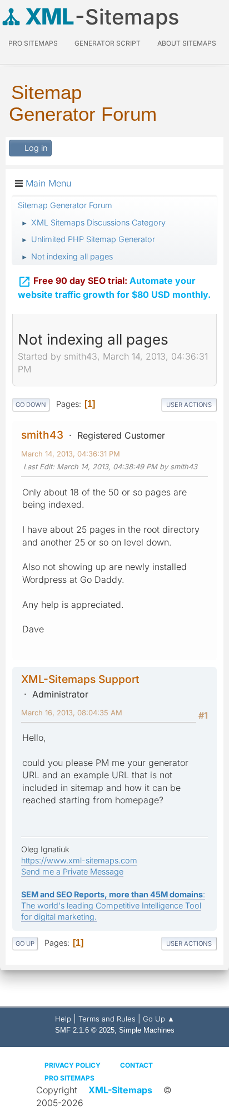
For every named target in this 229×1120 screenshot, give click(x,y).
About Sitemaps (186, 43)
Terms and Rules (107, 1018)
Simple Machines (147, 1030)
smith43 (42, 434)
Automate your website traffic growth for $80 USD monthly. (114, 287)
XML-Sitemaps (120, 1090)
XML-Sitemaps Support (80, 679)
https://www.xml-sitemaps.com (79, 860)
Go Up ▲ (159, 1018)
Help (63, 1018)
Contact (136, 1065)
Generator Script (107, 43)
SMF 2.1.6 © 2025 (84, 1030)
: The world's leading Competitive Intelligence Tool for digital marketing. (113, 905)
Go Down (31, 405)
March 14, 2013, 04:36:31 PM (70, 453)
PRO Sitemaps (33, 43)
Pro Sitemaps (69, 1078)
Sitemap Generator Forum (83, 103)
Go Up (25, 943)
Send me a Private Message (72, 871)
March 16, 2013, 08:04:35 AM (71, 712)
